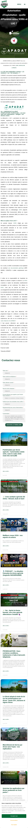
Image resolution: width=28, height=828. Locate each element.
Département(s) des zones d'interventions (13, 407)
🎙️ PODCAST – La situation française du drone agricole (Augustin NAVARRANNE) (13, 573)
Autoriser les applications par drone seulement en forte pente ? (13, 790)
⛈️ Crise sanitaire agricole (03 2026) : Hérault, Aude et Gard (14, 498)
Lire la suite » (6, 471)
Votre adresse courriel (8, 382)
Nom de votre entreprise (9, 388)
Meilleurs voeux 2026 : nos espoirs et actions (13, 536)
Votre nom (5, 370)
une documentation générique (16, 268)
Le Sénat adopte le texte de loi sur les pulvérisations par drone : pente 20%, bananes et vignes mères (14, 699)
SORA (20, 209)
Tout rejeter (14, 824)
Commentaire (6, 413)
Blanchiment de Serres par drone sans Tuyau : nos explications (12, 747)
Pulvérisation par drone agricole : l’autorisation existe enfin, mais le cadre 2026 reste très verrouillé (13, 453)
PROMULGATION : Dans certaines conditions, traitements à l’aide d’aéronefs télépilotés (14, 654)
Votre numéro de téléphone (9, 376)
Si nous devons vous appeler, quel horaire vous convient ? (13, 395)
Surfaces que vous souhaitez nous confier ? (13, 401)
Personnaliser (14, 820)
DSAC (25, 280)
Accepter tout (14, 816)
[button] (25, 4)
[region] (14, 814)
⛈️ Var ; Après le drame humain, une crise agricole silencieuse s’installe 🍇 (12, 612)
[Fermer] (26, 802)
